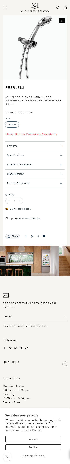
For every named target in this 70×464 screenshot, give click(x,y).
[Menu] (5, 8)
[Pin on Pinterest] (32, 236)
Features (12, 145)
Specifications (15, 155)
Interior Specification (19, 164)
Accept (33, 439)
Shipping (11, 218)
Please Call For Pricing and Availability (31, 134)
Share (15, 236)
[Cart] (65, 8)
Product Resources (18, 183)
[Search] (58, 8)
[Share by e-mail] (44, 236)
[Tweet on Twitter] (38, 236)
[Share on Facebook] (26, 236)
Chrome (11, 124)
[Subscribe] (64, 316)
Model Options (15, 173)
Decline (33, 447)
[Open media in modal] (62, 20)
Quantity (9, 195)
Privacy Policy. (31, 430)
